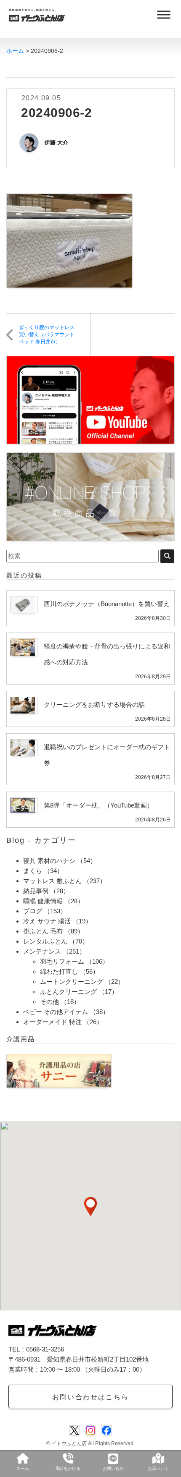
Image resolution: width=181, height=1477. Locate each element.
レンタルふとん (45, 941)
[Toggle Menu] (163, 14)
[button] (90, 1206)
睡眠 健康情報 (43, 900)
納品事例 (35, 890)
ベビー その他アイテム (55, 1011)
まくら (32, 870)
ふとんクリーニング (68, 991)
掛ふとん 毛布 (43, 931)
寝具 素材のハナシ (49, 860)
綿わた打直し (59, 971)
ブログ (32, 911)
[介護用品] (59, 1070)
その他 (49, 1001)
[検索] (167, 556)
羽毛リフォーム (62, 961)
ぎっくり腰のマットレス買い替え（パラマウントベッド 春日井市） (47, 334)
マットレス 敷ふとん (52, 880)
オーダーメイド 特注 (52, 1021)
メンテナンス (42, 951)
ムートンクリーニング (71, 981)
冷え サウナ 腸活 (47, 921)
